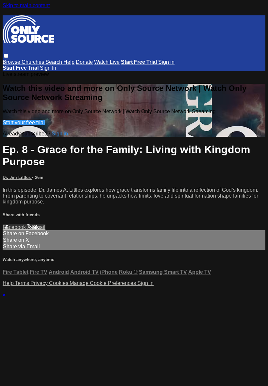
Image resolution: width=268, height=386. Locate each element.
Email (38, 227)
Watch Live (107, 62)
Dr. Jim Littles (17, 177)
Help (69, 62)
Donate (84, 62)
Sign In (48, 68)
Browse (12, 62)
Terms (22, 283)
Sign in (166, 62)
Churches (33, 62)
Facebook (15, 227)
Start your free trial (24, 122)
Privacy (39, 283)
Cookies (59, 283)
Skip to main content (26, 5)
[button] (6, 56)
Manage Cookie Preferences (103, 283)
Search (54, 62)
